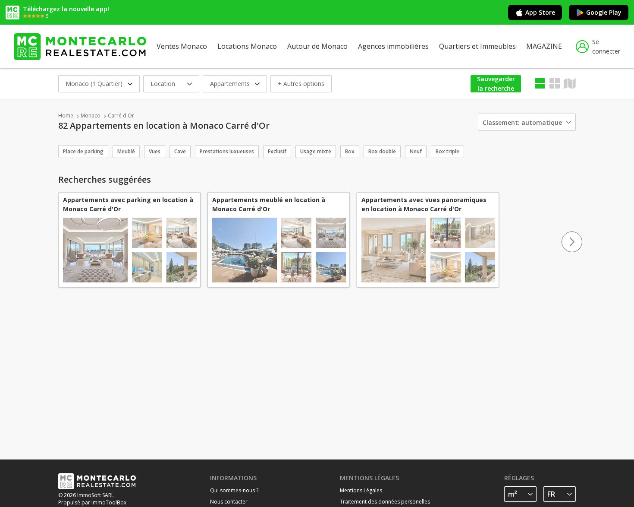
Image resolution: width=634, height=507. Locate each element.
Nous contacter (229, 501)
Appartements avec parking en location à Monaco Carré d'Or (128, 204)
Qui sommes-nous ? (234, 490)
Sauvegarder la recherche (496, 83)
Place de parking (83, 151)
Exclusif (277, 151)
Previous (62, 241)
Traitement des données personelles (385, 501)
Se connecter (606, 46)
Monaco (90, 115)
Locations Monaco (247, 46)
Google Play (603, 12)
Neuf (416, 151)
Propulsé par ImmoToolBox (92, 502)
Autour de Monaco (317, 46)
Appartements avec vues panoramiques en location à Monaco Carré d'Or (423, 204)
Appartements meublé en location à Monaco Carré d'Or (268, 204)
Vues (154, 151)
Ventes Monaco (182, 46)
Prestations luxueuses (227, 151)
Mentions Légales (361, 490)
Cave (180, 151)
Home (65, 115)
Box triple (447, 151)
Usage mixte (315, 151)
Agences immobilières (393, 46)
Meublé (126, 151)
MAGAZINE (544, 46)
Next (572, 241)
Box (350, 151)
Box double (382, 151)
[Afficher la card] (554, 83)
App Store (540, 12)
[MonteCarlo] (80, 46)
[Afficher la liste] (540, 83)
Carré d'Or (121, 115)
